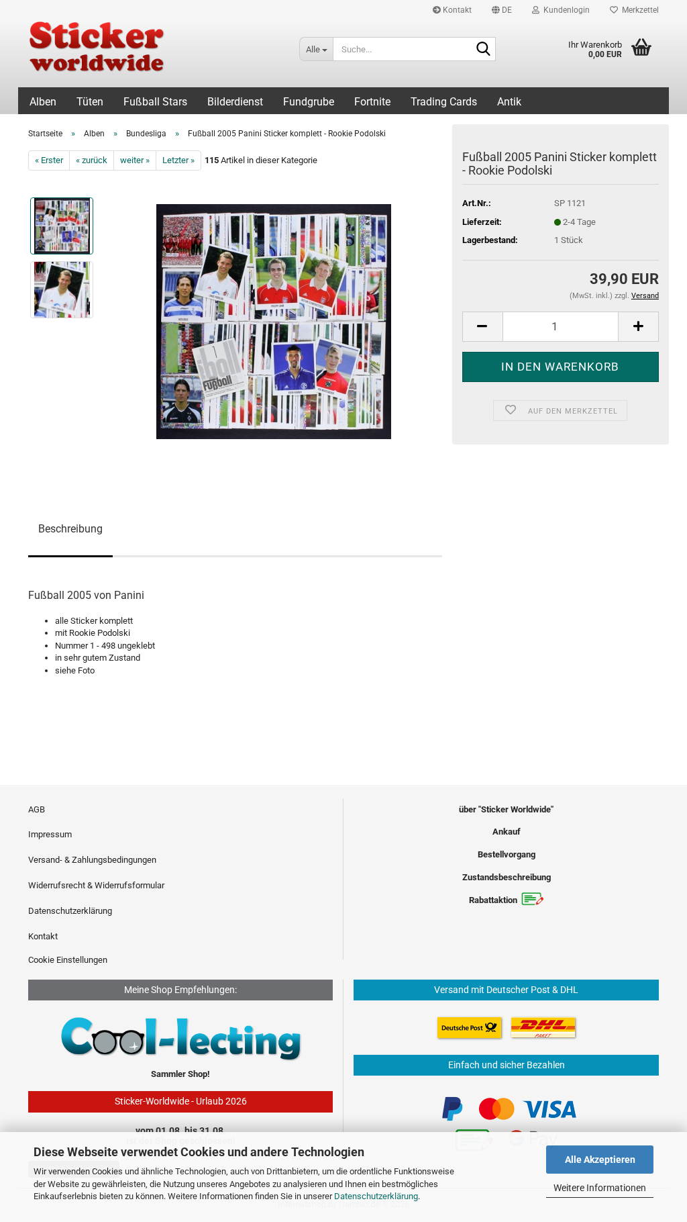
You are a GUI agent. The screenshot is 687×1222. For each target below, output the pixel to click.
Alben (43, 101)
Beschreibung (70, 528)
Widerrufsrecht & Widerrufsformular (96, 885)
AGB (36, 809)
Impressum (50, 834)
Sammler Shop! (180, 1074)
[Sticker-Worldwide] (153, 53)
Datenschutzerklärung (376, 1196)
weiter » (135, 160)
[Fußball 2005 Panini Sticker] (273, 321)
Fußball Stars (155, 101)
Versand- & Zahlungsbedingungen (92, 860)
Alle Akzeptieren (600, 1159)
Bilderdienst (235, 101)
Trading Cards (444, 101)
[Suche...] (483, 50)
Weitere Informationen (599, 1187)
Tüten (89, 101)
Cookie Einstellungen (67, 960)
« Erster (49, 160)
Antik (509, 101)
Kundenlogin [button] (564, 10)
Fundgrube (308, 101)
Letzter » (178, 160)
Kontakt (456, 10)
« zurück (91, 160)
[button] (502, 10)
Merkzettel (638, 10)
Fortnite (372, 101)
